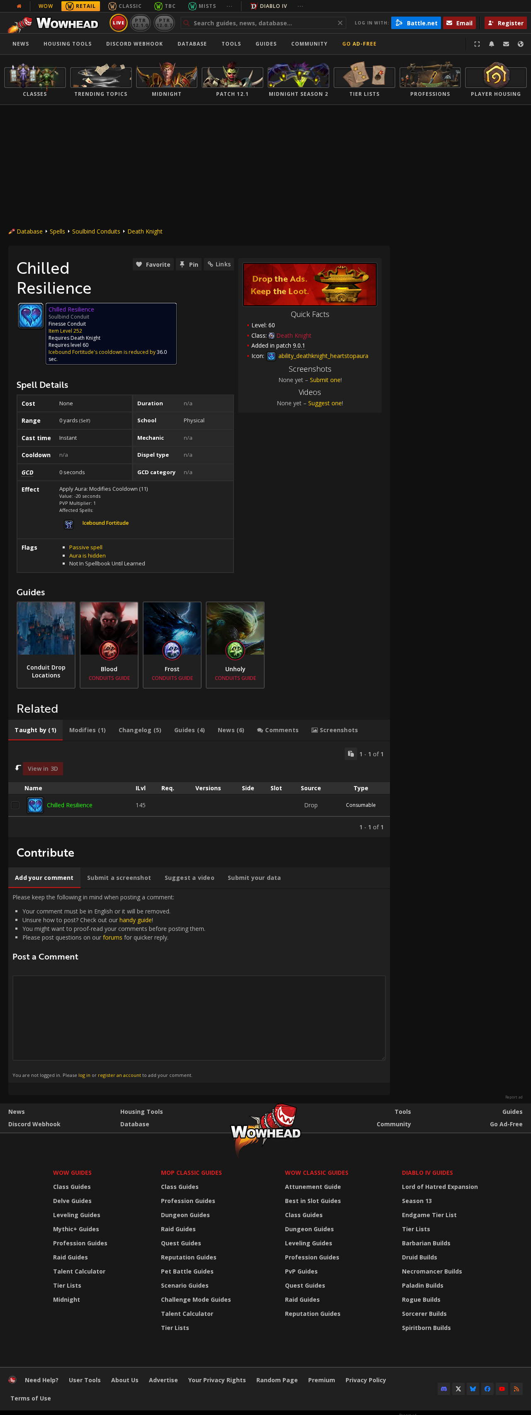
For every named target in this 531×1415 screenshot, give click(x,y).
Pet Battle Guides (187, 1271)
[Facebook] (487, 1389)
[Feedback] (506, 44)
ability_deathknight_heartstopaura (322, 356)
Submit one (325, 380)
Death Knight (145, 231)
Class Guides (72, 1187)
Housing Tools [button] (68, 43)
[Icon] (31, 316)
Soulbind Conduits (96, 231)
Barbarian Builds (426, 1243)
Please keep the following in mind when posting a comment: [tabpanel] (108, 985)
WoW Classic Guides (316, 1172)
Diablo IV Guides (427, 1172)
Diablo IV (273, 6)
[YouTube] (502, 1389)
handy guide (135, 920)
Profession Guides (80, 1243)
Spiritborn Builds (426, 1328)
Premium (321, 1380)
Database (192, 43)
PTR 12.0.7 (164, 22)
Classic (130, 6)
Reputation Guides (189, 1257)
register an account (119, 1075)
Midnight (66, 1299)
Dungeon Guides (185, 1215)
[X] (458, 1389)
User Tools (85, 1380)
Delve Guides (72, 1201)
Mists (207, 6)
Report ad (514, 1097)
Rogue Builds (421, 1299)
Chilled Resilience (70, 805)
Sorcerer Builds (424, 1314)
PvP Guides (301, 1271)
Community (309, 43)
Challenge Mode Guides (196, 1299)
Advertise (163, 1380)
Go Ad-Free (359, 43)
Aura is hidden (87, 555)
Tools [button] (231, 43)
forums (112, 937)
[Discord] (444, 1389)
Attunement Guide (313, 1187)
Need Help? (41, 1380)
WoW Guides (72, 1172)
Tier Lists (67, 1285)
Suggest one (325, 403)
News (20, 43)
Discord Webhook (134, 43)
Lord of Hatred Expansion (440, 1187)
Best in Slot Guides (313, 1201)
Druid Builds (419, 1257)
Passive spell (85, 547)
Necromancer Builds (432, 1271)
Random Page (277, 1380)
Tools (403, 1111)
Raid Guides (70, 1257)
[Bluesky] (473, 1389)
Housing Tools (141, 1111)
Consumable (361, 805)
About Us (125, 1380)
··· (230, 6)
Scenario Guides (185, 1285)
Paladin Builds (422, 1285)
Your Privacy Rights (217, 1380)
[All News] (19, 6)
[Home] (55, 22)
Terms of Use (30, 1398)
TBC (170, 6)
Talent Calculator (79, 1271)
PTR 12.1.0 (140, 22)
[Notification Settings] (491, 44)
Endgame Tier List (429, 1215)
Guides (266, 43)
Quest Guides (181, 1243)
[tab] (35, 730)
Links (223, 264)
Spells (57, 231)
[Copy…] (351, 754)
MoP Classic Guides (191, 1172)
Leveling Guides (76, 1215)
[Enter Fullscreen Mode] (477, 44)
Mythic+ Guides (76, 1229)
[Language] (520, 44)
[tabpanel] (199, 789)
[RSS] (516, 1389)
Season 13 (417, 1201)
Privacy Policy (366, 1380)
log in (84, 1075)
